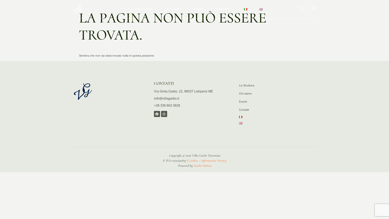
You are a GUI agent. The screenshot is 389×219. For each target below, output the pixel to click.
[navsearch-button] (302, 9)
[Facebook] (157, 114)
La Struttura (141, 9)
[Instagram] (164, 114)
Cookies (193, 161)
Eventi (198, 9)
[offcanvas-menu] (313, 8)
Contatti (224, 9)
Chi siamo (173, 9)
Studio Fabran (202, 166)
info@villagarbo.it (166, 98)
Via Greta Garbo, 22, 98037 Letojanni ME (183, 91)
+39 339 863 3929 (167, 105)
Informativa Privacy (214, 161)
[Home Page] (83, 91)
